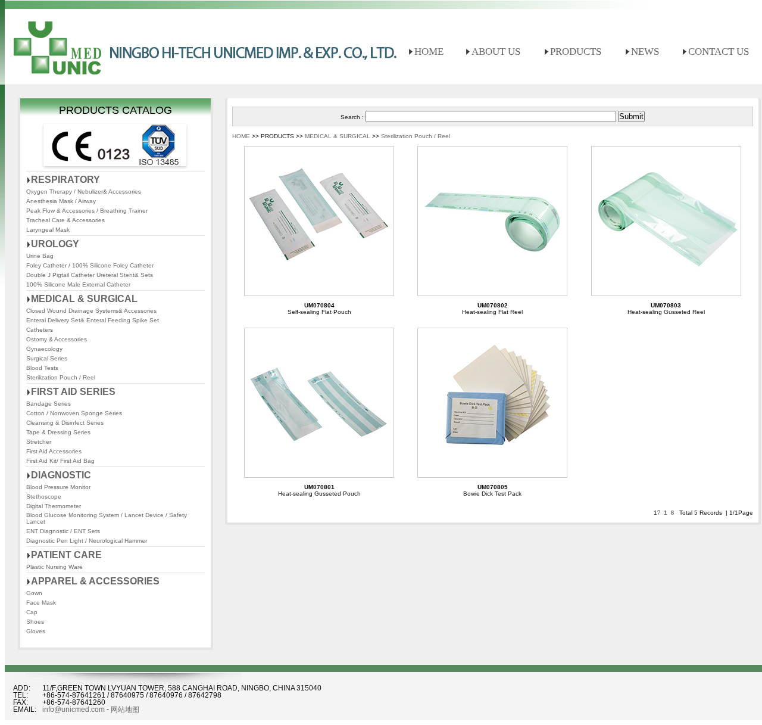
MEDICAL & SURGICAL (84, 299)
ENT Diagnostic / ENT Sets (63, 531)
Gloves (35, 631)
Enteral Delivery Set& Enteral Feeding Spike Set (92, 320)
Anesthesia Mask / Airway (61, 201)
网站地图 (125, 709)
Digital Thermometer (53, 506)
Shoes (35, 621)
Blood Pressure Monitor (58, 487)
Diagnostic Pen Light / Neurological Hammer (86, 540)
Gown (34, 593)
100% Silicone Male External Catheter (78, 284)
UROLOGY (55, 244)
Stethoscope (43, 496)
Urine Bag (40, 256)
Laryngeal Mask (48, 229)
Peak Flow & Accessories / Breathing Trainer (87, 210)
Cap (32, 612)
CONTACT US (718, 51)
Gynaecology (44, 349)
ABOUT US (495, 51)
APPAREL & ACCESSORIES (95, 581)
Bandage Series (48, 403)
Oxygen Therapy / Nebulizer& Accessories (83, 191)
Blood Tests (42, 368)
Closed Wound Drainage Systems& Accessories (91, 310)
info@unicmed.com (73, 709)
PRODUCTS (575, 51)
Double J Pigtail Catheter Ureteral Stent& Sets (89, 275)
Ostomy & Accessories (56, 339)
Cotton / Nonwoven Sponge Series (74, 413)
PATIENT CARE (66, 555)
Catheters (39, 329)
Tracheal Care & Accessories (65, 220)
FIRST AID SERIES (73, 392)
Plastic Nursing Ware (54, 567)
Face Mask (41, 602)
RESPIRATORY (65, 180)
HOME (429, 51)
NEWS (645, 51)
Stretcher (38, 441)
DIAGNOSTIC (61, 475)
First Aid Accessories (54, 451)
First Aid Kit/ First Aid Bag (60, 461)
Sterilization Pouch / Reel (60, 377)
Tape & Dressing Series (58, 432)
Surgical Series (46, 358)
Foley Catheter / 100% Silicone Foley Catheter (90, 265)
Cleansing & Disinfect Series (65, 422)
